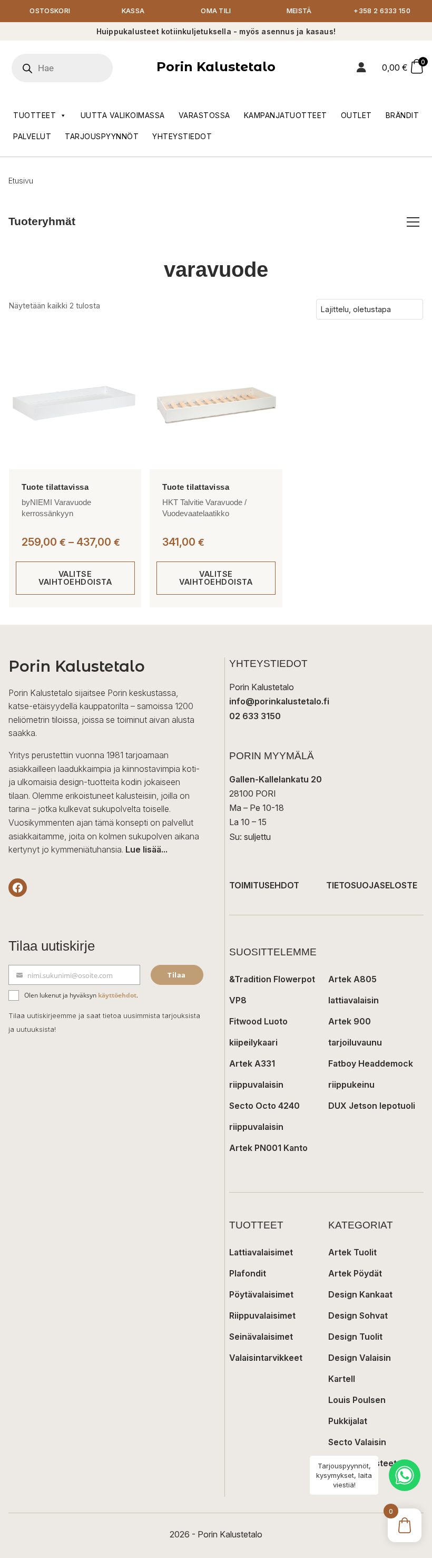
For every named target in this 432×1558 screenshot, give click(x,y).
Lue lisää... (146, 849)
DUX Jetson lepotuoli (371, 1105)
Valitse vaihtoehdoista (75, 577)
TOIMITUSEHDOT (264, 885)
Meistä (299, 11)
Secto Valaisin (357, 1442)
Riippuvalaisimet (262, 1315)
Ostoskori (50, 11)
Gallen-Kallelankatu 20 (275, 779)
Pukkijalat (347, 1421)
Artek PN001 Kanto (268, 1148)
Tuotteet (34, 115)
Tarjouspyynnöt (102, 136)
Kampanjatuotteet (285, 115)
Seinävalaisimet (261, 1336)
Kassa (133, 11)
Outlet (356, 115)
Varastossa (204, 115)
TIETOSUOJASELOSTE (371, 885)
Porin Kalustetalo (216, 66)
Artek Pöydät (355, 1273)
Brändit (402, 115)
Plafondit (247, 1273)
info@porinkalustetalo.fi (279, 701)
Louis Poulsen (357, 1400)
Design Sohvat (358, 1315)
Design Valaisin (359, 1357)
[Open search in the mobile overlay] (76, 68)
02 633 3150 (255, 716)
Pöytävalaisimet (261, 1294)
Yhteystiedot (182, 136)
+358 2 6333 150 (382, 11)
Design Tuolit (355, 1336)
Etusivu (20, 180)
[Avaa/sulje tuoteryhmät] (413, 222)
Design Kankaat (360, 1294)
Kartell (341, 1378)
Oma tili (216, 11)
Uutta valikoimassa (123, 115)
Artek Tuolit (352, 1252)
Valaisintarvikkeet (265, 1357)
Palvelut (32, 136)
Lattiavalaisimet (261, 1252)
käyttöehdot (117, 995)
